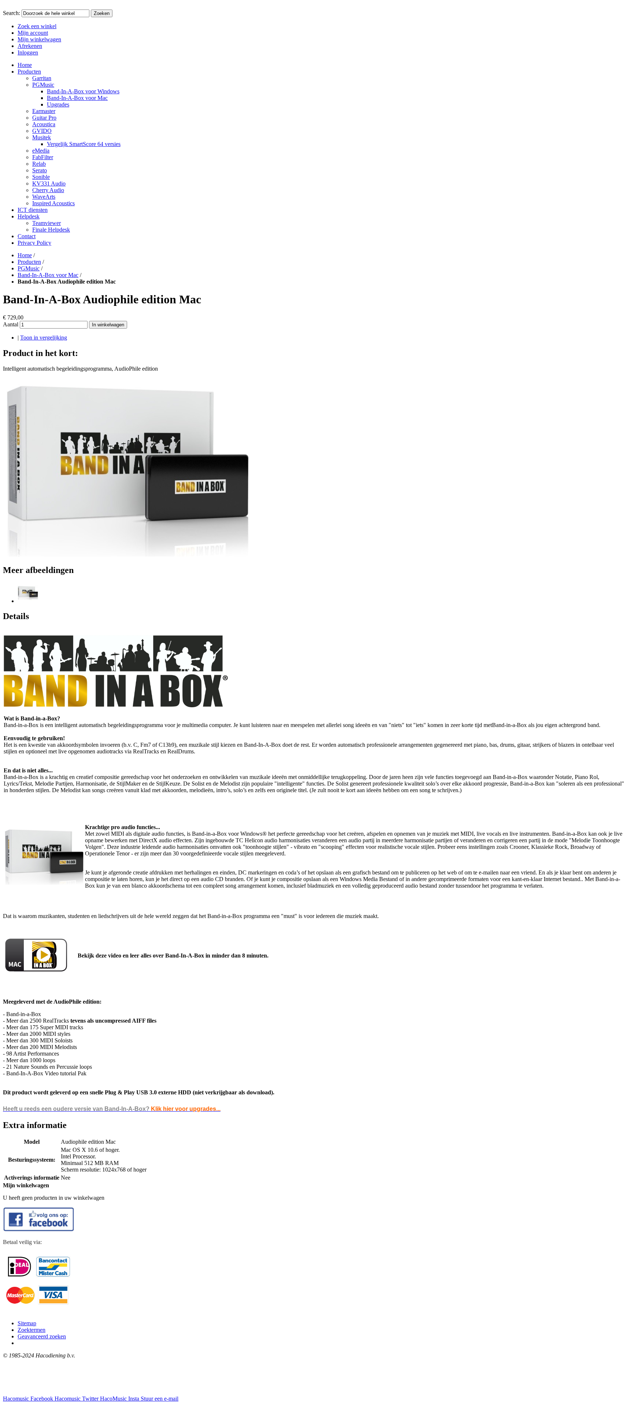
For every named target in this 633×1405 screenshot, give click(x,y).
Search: (11, 13)
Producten (29, 262)
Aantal (10, 324)
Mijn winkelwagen (39, 39)
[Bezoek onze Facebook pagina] (38, 1229)
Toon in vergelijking (43, 337)
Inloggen (28, 52)
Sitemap (27, 1323)
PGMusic (29, 268)
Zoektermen (31, 1330)
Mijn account (33, 33)
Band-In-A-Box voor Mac (48, 275)
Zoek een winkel (37, 26)
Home (25, 255)
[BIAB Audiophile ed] (28, 601)
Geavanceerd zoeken (42, 1336)
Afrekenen (30, 46)
